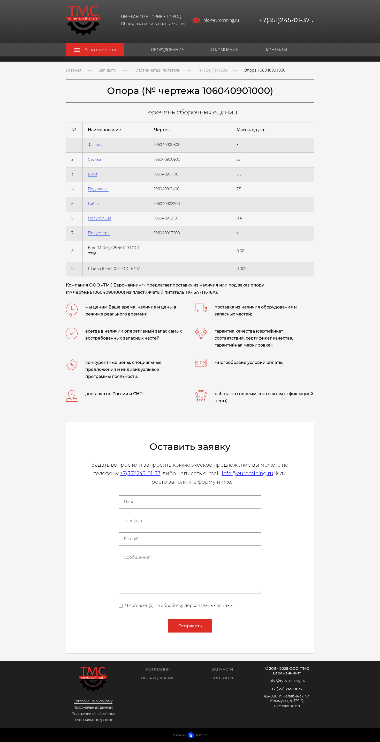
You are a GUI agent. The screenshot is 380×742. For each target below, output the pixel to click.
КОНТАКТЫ (276, 50)
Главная (73, 70)
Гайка (93, 203)
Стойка (94, 159)
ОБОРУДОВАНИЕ (167, 50)
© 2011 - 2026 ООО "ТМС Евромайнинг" (287, 670)
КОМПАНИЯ (158, 669)
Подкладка (98, 189)
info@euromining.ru (220, 20)
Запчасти (107, 70)
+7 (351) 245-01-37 (286, 689)
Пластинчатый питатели (157, 70)
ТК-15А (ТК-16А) (212, 70)
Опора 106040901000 (264, 70)
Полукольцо (99, 218)
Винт (92, 174)
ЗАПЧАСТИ (222, 669)
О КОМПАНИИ (225, 50)
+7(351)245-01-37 (286, 20)
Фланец (95, 144)
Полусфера (99, 233)
